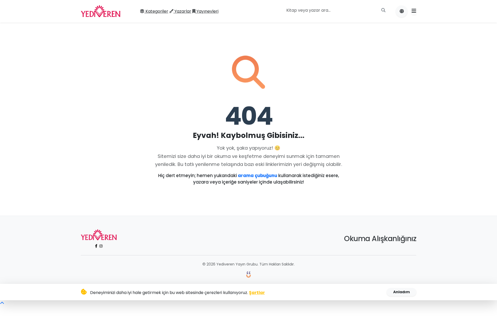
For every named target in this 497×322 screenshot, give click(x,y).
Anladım (401, 292)
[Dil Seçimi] (401, 11)
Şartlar (257, 293)
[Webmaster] (248, 274)
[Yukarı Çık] (2, 303)
